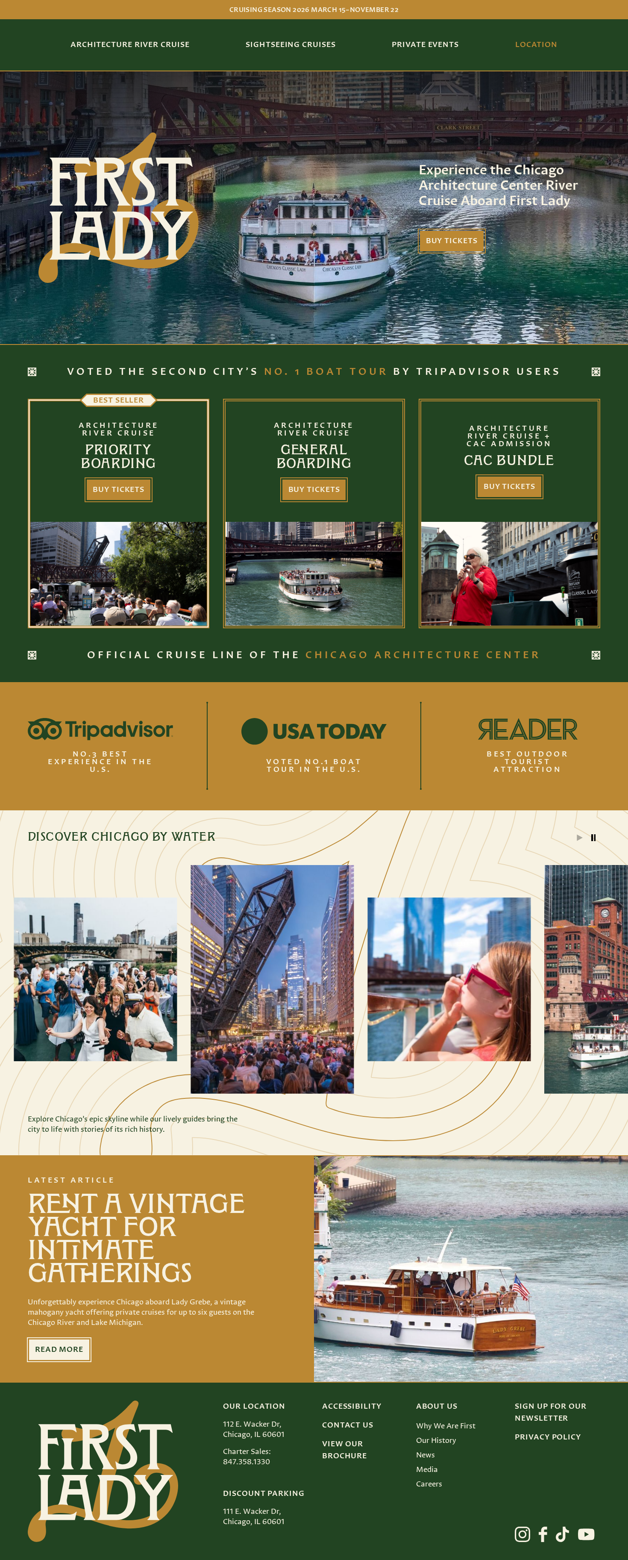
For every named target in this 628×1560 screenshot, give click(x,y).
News (425, 1455)
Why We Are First (445, 1426)
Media (427, 1470)
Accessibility (351, 1406)
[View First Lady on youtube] (586, 1534)
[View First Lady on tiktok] (562, 1534)
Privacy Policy (548, 1437)
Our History (436, 1441)
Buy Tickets (452, 241)
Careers (429, 1484)
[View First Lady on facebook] (543, 1534)
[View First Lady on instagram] (522, 1534)
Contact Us (347, 1425)
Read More (59, 1350)
